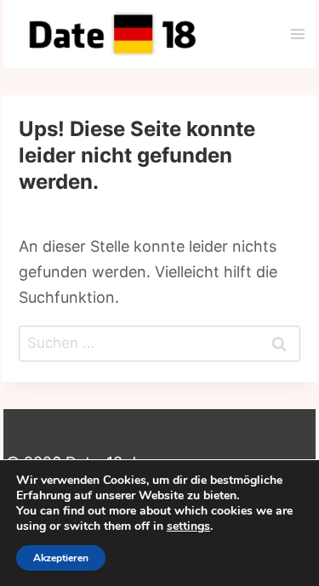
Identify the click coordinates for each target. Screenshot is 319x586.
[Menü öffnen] (297, 33)
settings (188, 526)
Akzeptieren (60, 558)
